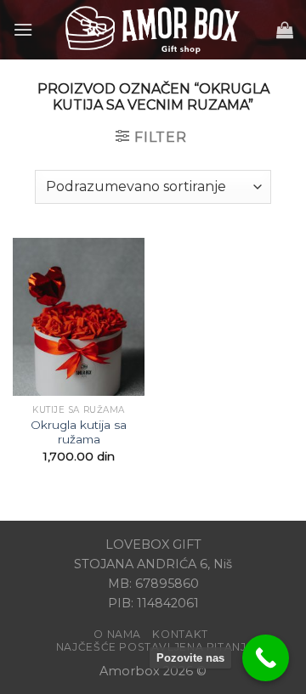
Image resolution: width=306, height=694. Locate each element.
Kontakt (179, 634)
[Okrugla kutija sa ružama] (78, 317)
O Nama (117, 634)
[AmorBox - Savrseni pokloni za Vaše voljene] (153, 30)
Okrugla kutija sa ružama (79, 432)
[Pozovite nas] (265, 658)
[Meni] (23, 29)
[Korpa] (284, 29)
